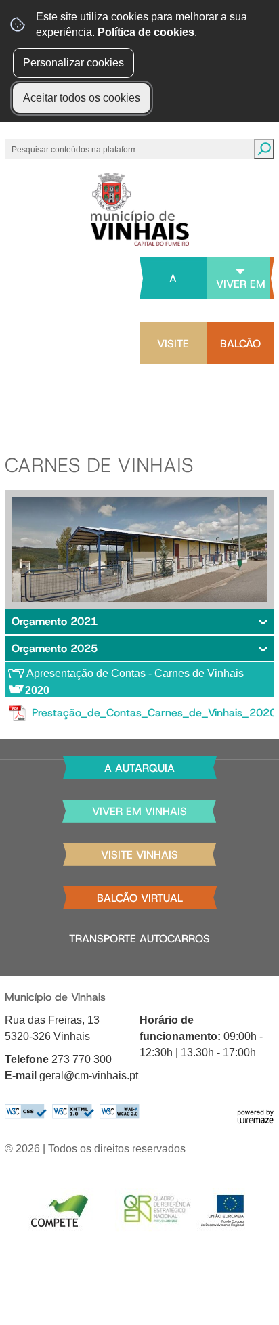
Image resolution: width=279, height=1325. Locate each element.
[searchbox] (74, 149)
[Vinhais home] (140, 209)
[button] (139, 621)
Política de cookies (146, 32)
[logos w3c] (72, 1111)
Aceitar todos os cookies (81, 98)
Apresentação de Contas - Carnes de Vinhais (135, 673)
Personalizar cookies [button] (73, 62)
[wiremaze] (255, 1115)
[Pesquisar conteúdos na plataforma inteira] (264, 149)
